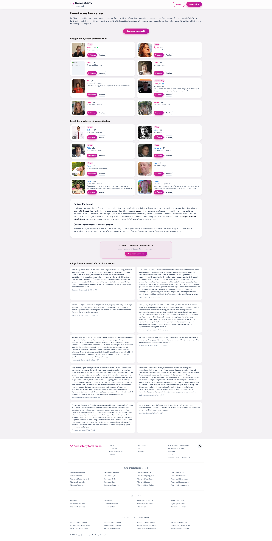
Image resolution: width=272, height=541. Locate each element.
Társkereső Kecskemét (179, 476)
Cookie (170, 454)
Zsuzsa (89, 47)
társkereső (74, 500)
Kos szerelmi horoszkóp (78, 522)
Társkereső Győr (109, 476)
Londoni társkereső (110, 507)
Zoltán (156, 181)
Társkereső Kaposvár (144, 482)
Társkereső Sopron (76, 485)
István (89, 181)
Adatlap (102, 55)
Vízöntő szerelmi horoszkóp (146, 528)
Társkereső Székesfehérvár (79, 479)
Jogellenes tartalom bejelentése (179, 457)
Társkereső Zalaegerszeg (180, 482)
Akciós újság (141, 507)
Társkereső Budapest (77, 473)
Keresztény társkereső (145, 500)
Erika (156, 84)
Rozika (89, 62)
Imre (155, 163)
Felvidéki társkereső (111, 504)
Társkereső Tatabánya (111, 485)
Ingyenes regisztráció (136, 31)
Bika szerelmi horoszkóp (112, 522)
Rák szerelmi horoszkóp (179, 522)
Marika (156, 102)
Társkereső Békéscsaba (179, 479)
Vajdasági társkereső (178, 504)
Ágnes (156, 47)
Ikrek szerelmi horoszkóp (146, 522)
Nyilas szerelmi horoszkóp (79, 528)
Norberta (157, 148)
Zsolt (89, 166)
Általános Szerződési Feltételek (178, 445)
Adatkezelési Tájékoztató (176, 448)
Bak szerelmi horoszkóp (112, 528)
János (156, 130)
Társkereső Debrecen (111, 473)
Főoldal (111, 445)
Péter (89, 148)
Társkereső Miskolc (144, 473)
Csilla (156, 62)
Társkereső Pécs (76, 476)
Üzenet (92, 55)
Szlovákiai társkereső (77, 507)
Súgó (140, 448)
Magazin (141, 451)
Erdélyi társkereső (177, 500)
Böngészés (113, 448)
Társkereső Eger (109, 482)
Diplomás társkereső (77, 504)
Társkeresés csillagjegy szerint (136, 517)
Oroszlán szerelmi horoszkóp (80, 525)
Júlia (88, 81)
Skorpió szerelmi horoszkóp (180, 525)
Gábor (89, 130)
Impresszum (142, 445)
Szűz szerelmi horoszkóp (112, 525)
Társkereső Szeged (177, 473)
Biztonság (171, 451)
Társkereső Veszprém (77, 482)
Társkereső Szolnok (110, 479)
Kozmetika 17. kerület (178, 507)
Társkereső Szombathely (146, 479)
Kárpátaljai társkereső (145, 504)
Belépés (178, 4)
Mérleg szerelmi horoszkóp (146, 525)
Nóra (89, 102)
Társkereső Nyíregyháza (145, 476)
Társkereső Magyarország (180, 485)
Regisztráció (194, 4)
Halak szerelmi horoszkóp (180, 528)
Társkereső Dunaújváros (145, 485)
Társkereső (108, 500)
